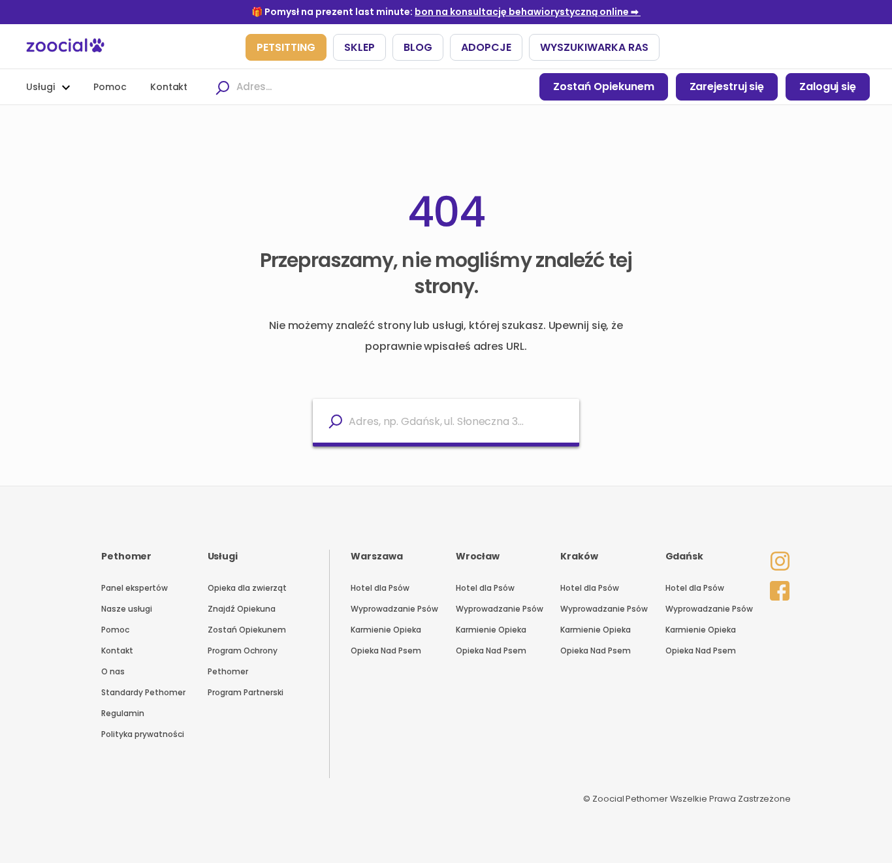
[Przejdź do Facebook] (776, 587)
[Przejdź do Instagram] (776, 552)
